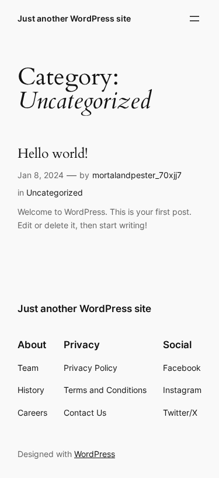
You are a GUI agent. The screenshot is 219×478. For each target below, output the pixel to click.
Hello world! (53, 154)
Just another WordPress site (74, 18)
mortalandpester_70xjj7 (137, 175)
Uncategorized (54, 192)
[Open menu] (194, 19)
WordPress (94, 454)
